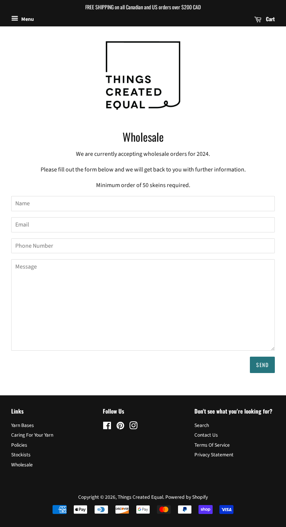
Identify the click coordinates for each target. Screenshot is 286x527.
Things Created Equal (140, 497)
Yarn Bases (22, 425)
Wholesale (22, 464)
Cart (269, 19)
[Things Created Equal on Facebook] (107, 427)
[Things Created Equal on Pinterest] (120, 427)
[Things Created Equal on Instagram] (133, 427)
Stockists (21, 454)
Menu (27, 19)
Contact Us (206, 434)
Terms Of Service (212, 445)
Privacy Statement (213, 454)
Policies (19, 445)
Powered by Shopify (186, 497)
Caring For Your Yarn (32, 434)
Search (201, 425)
